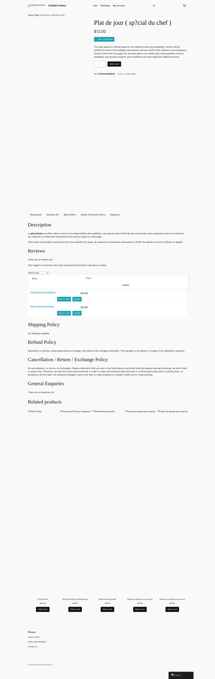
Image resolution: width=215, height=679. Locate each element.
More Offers (70, 214)
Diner (37, 15)
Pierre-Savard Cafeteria (42, 306)
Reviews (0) (53, 214)
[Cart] (184, 5)
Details (77, 299)
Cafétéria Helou (57, 5)
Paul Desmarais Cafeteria (42, 292)
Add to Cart (64, 299)
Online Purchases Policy (93, 214)
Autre (128, 74)
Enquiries (115, 214)
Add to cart (114, 64)
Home (30, 15)
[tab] (36, 215)
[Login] (154, 6)
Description (36, 214)
